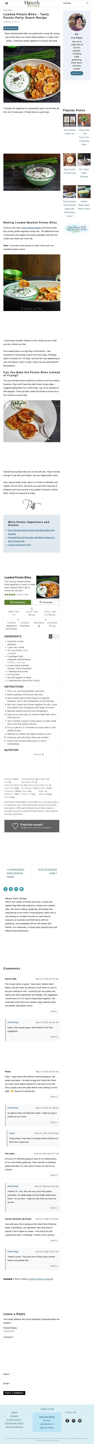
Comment (8, 1337)
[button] (5, 594)
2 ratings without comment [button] (40, 1279)
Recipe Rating (10, 1328)
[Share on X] (11, 889)
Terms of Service (14, 1427)
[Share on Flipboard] (21, 889)
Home (5, 10)
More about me (76, 73)
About (14, 1412)
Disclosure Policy (14, 1423)
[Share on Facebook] (5, 889)
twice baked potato (31, 228)
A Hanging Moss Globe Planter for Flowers (15, 873)
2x (54, 636)
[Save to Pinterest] (16, 889)
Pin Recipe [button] (47, 602)
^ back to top (47, 1409)
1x (50, 636)
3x (57, 636)
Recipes (10, 10)
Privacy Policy (14, 1419)
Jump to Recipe (11, 28)
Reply (54, 1011)
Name (6, 1374)
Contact (14, 1416)
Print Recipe (19, 602)
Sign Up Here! (47, 1417)
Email (6, 1383)
